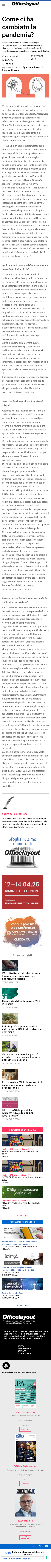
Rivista (21, 1346)
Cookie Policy (24, 1354)
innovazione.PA (25, 1412)
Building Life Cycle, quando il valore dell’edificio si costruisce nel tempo (22, 1029)
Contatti (22, 1351)
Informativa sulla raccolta (16, 1558)
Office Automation (25, 1466)
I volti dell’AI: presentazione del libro (17, 1149)
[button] (3, 4)
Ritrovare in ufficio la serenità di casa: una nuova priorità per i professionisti (22, 1085)
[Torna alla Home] (26, 4)
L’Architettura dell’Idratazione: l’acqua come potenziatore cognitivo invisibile (21, 976)
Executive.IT (25, 1520)
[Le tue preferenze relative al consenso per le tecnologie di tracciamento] (46, 1557)
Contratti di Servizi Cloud (13, 1293)
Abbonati (25, 1429)
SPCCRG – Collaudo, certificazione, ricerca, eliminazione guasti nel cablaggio (19, 1242)
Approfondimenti (32, 67)
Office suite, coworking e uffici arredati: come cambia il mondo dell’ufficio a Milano (21, 1057)
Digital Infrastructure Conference (16, 1200)
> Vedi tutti (22, 1215)
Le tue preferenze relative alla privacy (28, 1553)
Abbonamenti (24, 1349)
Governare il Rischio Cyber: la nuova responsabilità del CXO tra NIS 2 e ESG (18, 1268)
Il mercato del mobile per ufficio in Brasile (21, 1002)
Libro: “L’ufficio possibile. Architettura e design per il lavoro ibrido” (18, 1113)
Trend (9, 64)
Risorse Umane (10, 70)
